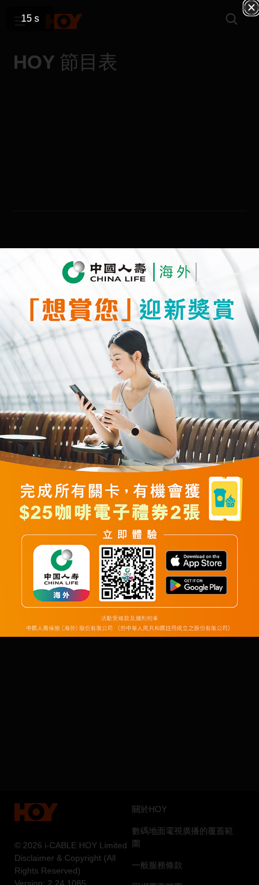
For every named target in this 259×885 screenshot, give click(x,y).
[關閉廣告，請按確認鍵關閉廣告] (251, 7)
